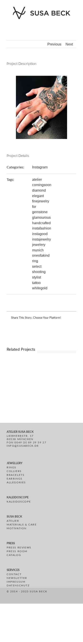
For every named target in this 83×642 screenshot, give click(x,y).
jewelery (38, 245)
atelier (37, 179)
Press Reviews (19, 547)
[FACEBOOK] (48, 596)
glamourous (41, 217)
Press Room (17, 551)
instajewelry (41, 239)
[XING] (64, 596)
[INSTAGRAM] (59, 596)
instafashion (41, 228)
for (34, 207)
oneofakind (41, 255)
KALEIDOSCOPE (19, 501)
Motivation (17, 528)
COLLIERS (14, 471)
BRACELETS (15, 475)
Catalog (14, 555)
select (36, 266)
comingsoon (41, 185)
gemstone (40, 212)
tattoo (36, 283)
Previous (54, 44)
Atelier (13, 521)
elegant (38, 196)
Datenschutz (18, 585)
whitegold (39, 288)
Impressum (16, 581)
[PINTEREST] (54, 596)
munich (38, 250)
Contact (14, 574)
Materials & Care (22, 524)
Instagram (40, 167)
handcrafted (41, 223)
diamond (39, 190)
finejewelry (40, 201)
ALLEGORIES (16, 482)
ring (35, 261)
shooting (39, 272)
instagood (40, 234)
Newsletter (17, 578)
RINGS (11, 467)
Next (69, 44)
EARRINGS (15, 478)
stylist (36, 277)
